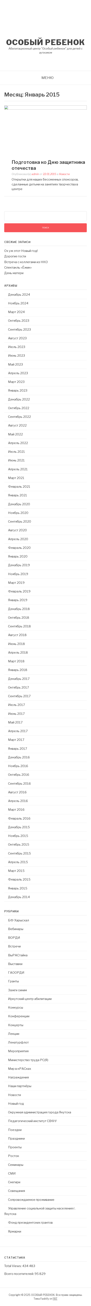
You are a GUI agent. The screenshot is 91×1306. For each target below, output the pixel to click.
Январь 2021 (17, 495)
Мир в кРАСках (19, 1069)
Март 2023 (16, 382)
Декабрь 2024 (19, 295)
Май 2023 (15, 364)
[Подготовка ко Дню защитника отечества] (45, 108)
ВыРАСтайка (18, 955)
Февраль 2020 (19, 548)
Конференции (18, 1016)
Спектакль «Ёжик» (18, 267)
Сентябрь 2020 (19, 521)
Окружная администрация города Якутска (39, 1112)
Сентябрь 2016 (19, 784)
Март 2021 (16, 478)
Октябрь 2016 (18, 775)
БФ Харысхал (18, 920)
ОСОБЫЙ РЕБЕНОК (45, 42)
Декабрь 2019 (19, 565)
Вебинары (15, 929)
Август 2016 (17, 792)
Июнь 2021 (16, 460)
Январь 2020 (18, 556)
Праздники (16, 1138)
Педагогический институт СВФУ (32, 1121)
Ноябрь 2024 (18, 303)
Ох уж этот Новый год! (21, 251)
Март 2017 (16, 740)
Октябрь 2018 (18, 618)
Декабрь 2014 (19, 897)
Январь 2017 (17, 749)
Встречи (14, 946)
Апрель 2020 (18, 539)
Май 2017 (15, 722)
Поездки (15, 1130)
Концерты (15, 1025)
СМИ (12, 1173)
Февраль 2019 (19, 591)
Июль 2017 (16, 705)
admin (35, 174)
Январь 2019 (17, 600)
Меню (47, 78)
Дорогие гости (15, 256)
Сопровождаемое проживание (31, 1200)
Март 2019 (16, 583)
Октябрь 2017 (18, 687)
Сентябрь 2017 (19, 696)
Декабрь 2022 (19, 399)
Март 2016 (16, 810)
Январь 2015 (17, 888)
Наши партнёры (19, 1086)
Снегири (14, 1182)
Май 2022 (15, 434)
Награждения (18, 1077)
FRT (55, 1298)
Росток (13, 1156)
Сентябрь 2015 (19, 853)
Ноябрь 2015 (18, 836)
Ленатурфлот (18, 1042)
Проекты (15, 1147)
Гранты (13, 981)
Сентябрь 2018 (19, 626)
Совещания (16, 1191)
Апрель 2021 (18, 469)
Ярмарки (14, 1231)
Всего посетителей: (19, 1274)
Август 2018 (17, 635)
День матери (13, 273)
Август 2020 (17, 530)
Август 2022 (17, 425)
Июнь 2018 (16, 644)
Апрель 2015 (18, 862)
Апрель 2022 (18, 443)
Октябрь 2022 (18, 408)
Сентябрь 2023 (19, 329)
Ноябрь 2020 (18, 513)
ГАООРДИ (16, 973)
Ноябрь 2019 (18, 574)
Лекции (13, 1034)
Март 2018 (16, 661)
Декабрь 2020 (19, 504)
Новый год (16, 1104)
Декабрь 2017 (19, 679)
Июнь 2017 (16, 714)
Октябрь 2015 (18, 844)
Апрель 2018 (18, 652)
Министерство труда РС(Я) (28, 1060)
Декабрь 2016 (19, 757)
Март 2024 (16, 312)
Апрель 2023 (18, 373)
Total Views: (13, 1266)
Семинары (15, 1165)
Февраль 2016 (19, 818)
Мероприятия (18, 1051)
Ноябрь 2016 (18, 766)
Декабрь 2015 (19, 827)
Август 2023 (17, 338)
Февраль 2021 (19, 487)
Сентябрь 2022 (19, 417)
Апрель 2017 (18, 731)
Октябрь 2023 (18, 321)
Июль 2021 (16, 452)
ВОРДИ (14, 938)
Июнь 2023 (16, 356)
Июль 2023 (16, 347)
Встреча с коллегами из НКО (26, 262)
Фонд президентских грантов (30, 1223)
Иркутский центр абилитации (30, 999)
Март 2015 (16, 871)
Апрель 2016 (18, 801)
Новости (64, 174)
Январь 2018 (17, 670)
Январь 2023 (17, 390)
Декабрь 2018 (19, 609)
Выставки (15, 964)
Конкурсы (15, 1007)
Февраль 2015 (19, 879)
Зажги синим (17, 990)
